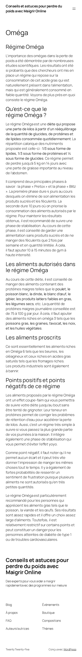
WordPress (70, 649)
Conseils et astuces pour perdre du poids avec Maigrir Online (34, 8)
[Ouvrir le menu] (74, 8)
